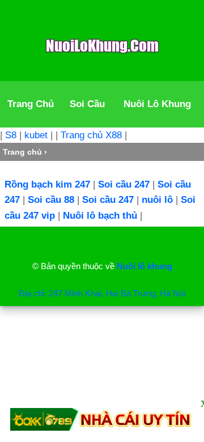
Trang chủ (22, 151)
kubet (36, 135)
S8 (10, 135)
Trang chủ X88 (91, 135)
